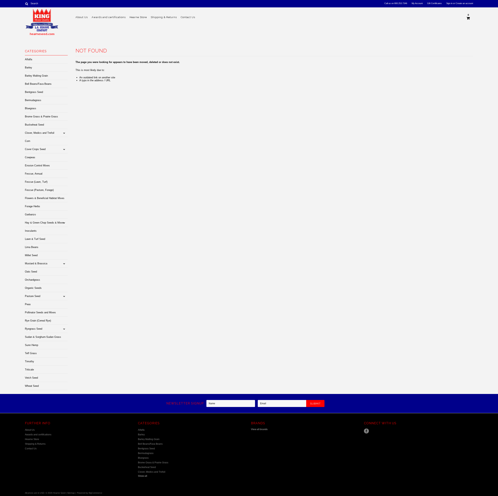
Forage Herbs (32, 206)
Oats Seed (31, 271)
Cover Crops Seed (35, 149)
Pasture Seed (32, 296)
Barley (28, 67)
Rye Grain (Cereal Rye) (38, 320)
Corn (27, 141)
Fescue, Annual (33, 173)
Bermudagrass (33, 100)
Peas (28, 304)
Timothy (29, 361)
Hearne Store (138, 17)
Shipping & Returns (164, 17)
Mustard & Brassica (36, 263)
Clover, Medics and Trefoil (39, 132)
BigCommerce (95, 493)
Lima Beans (31, 247)
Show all (142, 476)
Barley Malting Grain (36, 75)
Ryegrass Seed (33, 328)
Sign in (449, 3)
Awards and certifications (109, 17)
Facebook (366, 431)
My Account (417, 3)
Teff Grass (31, 353)
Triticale (29, 369)
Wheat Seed (32, 385)
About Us (81, 17)
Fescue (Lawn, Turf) (36, 181)
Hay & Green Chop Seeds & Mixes (44, 222)
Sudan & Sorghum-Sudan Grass (43, 336)
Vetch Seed (31, 377)
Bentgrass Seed (34, 92)
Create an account (464, 3)
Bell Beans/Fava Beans (38, 83)
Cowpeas (30, 157)
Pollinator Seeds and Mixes (40, 312)
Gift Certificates (434, 3)
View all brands (259, 429)
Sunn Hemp (31, 345)
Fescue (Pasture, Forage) (39, 190)
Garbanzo (30, 214)
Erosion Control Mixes (37, 165)
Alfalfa (28, 59)
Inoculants (31, 230)
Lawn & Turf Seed (35, 239)
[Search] (26, 3)
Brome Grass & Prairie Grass (41, 116)
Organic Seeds (33, 287)
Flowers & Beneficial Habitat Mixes (44, 198)
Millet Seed (31, 255)
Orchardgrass (32, 279)
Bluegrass (30, 108)
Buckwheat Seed (34, 124)
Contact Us (188, 17)
